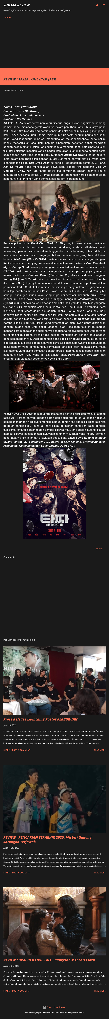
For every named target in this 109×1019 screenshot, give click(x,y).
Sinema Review (16, 5)
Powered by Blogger (56, 1007)
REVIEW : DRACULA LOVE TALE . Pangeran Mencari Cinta (49, 960)
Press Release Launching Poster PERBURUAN (40, 719)
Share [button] (99, 548)
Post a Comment (21, 750)
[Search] (97, 5)
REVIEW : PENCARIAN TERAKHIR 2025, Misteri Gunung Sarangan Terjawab (47, 839)
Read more (100, 750)
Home (8, 17)
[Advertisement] (54, 47)
